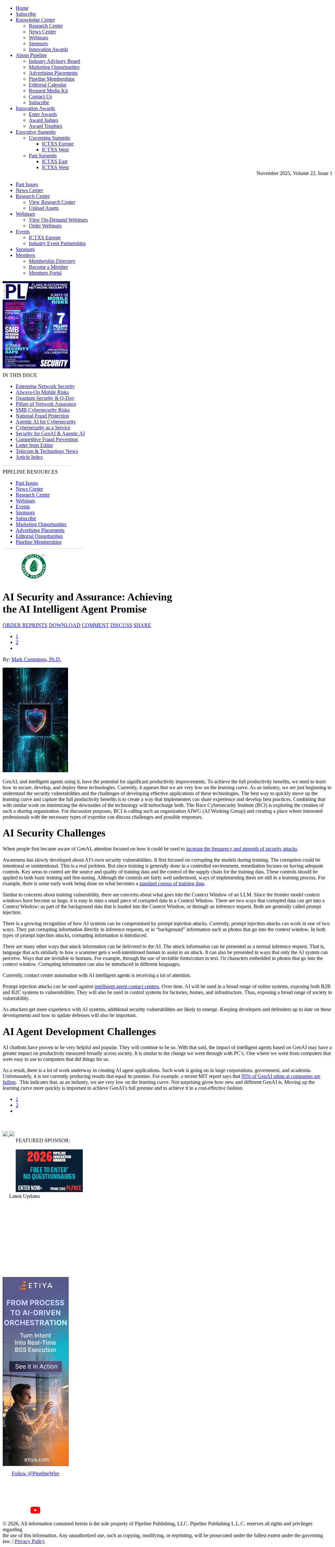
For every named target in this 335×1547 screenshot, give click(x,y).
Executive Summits (36, 132)
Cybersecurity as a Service (43, 427)
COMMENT (95, 625)
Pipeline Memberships (52, 79)
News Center (42, 31)
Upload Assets (44, 208)
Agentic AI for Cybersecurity (46, 421)
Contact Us (40, 96)
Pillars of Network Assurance (46, 404)
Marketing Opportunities (54, 67)
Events (23, 231)
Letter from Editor (34, 445)
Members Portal (45, 273)
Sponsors (38, 43)
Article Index (29, 457)
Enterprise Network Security (45, 386)
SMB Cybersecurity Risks (43, 410)
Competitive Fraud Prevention (47, 439)
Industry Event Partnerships (57, 243)
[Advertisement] (35, 1238)
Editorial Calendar (47, 85)
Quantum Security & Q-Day (45, 398)
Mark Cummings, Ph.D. (36, 659)
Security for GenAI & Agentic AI (50, 433)
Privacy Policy (30, 1541)
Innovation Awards (48, 49)
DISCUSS (121, 625)
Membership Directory (52, 261)
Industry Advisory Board (54, 61)
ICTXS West (55, 149)
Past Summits (43, 155)
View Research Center (52, 202)
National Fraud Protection (42, 416)
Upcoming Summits (49, 138)
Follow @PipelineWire (35, 1473)
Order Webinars (45, 225)
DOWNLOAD (64, 625)
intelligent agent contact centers (127, 986)
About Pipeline (31, 55)
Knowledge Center (35, 20)
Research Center (46, 26)
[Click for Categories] (49, 1190)
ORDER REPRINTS (25, 625)
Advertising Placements (53, 73)
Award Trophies (45, 126)
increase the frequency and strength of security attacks (241, 849)
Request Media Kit (48, 90)
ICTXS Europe (58, 144)
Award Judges (43, 120)
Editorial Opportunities (39, 536)
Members (25, 255)
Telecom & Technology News (47, 451)
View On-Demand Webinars (58, 220)
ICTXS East (54, 161)
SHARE (142, 625)
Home (22, 8)
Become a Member (48, 267)
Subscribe (26, 14)
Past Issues (27, 184)
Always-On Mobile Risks (42, 392)
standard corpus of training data (171, 883)
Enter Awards (43, 114)
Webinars (38, 37)
